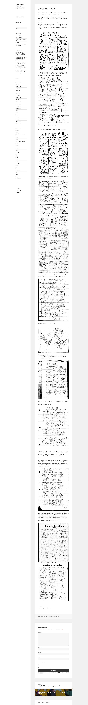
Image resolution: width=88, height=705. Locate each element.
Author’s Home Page (19, 15)
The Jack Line (18, 42)
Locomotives (18, 152)
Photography (18, 163)
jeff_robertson (49, 616)
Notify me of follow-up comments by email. (46, 665)
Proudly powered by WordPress (44, 702)
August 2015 (18, 110)
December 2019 (18, 86)
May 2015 (17, 115)
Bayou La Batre (18, 135)
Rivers (17, 168)
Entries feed (18, 188)
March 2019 (18, 90)
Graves (17, 146)
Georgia (17, 144)
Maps (17, 154)
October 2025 (18, 81)
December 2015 (18, 103)
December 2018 (18, 92)
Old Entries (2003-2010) (20, 17)
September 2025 (18, 82)
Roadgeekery (18, 170)
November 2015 (18, 104)
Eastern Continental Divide (20, 141)
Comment (40, 632)
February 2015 (18, 121)
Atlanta (17, 132)
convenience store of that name (56, 455)
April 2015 (17, 117)
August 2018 (18, 95)
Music (17, 161)
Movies (17, 159)
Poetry (17, 166)
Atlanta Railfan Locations (20, 133)
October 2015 (18, 106)
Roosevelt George (19, 65)
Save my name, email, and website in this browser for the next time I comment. (53, 662)
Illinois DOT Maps (19, 37)
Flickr (17, 18)
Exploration (18, 143)
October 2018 (18, 93)
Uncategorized (18, 177)
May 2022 (17, 84)
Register (17, 185)
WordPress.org (18, 192)
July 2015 (17, 112)
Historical (17, 148)
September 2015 (18, 108)
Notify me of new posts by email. (44, 668)
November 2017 (18, 99)
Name (39, 647)
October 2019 (18, 88)
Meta (16, 155)
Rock (16, 172)
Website (40, 657)
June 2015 (17, 114)
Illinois (17, 150)
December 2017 (18, 97)
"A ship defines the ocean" (20, 5)
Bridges (17, 139)
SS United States (18, 35)
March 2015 (18, 119)
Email (39, 652)
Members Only (18, 22)
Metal (17, 157)
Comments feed (18, 190)
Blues (17, 137)
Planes (17, 165)
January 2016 (18, 101)
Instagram (17, 20)
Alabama (17, 130)
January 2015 (18, 123)
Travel (17, 176)
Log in (17, 186)
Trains (17, 174)
